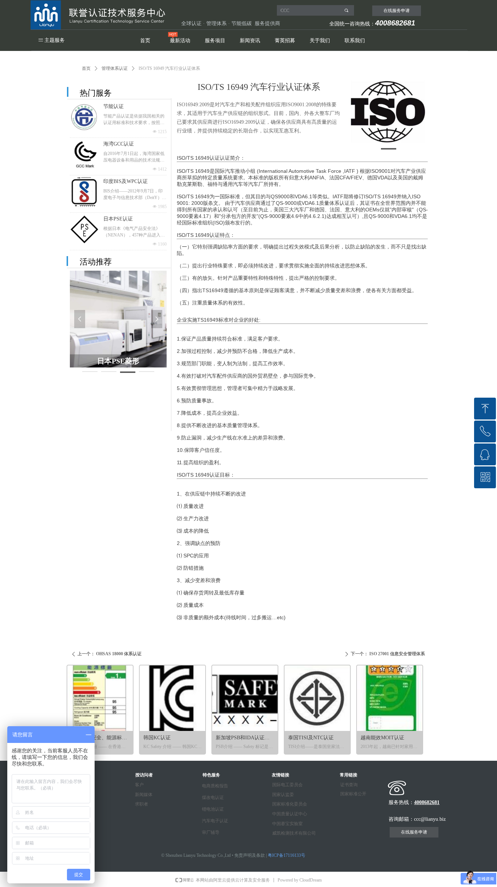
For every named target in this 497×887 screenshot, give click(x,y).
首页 (145, 40)
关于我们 (320, 40)
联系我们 (355, 40)
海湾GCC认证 (118, 144)
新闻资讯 (250, 40)
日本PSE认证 (118, 219)
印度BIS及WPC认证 (125, 181)
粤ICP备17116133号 (286, 855)
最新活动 (180, 40)
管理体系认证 (115, 68)
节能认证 (113, 106)
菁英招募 (285, 40)
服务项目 (215, 40)
